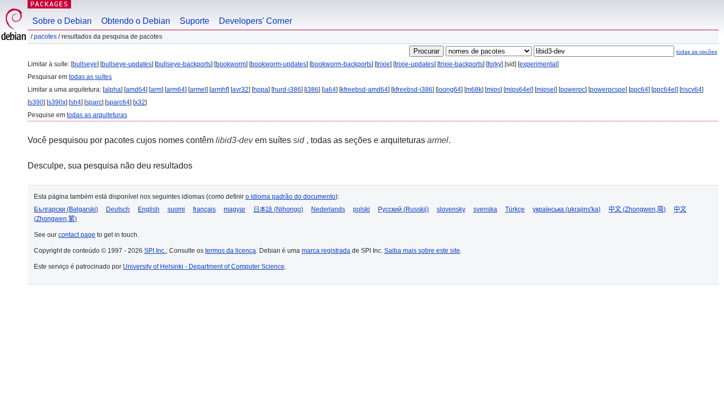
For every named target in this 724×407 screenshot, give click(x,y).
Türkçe (515, 209)
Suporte (194, 20)
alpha (112, 89)
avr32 (240, 89)
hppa (260, 89)
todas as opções (696, 52)
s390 (36, 102)
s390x (57, 102)
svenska (485, 209)
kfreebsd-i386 (412, 89)
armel (198, 89)
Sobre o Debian (62, 20)
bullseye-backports (183, 64)
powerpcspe (607, 89)
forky (494, 64)
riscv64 (691, 89)
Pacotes (45, 36)
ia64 (329, 89)
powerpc (572, 89)
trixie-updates (414, 64)
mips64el (518, 89)
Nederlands (328, 209)
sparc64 (118, 102)
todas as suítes (90, 77)
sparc (94, 102)
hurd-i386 (287, 89)
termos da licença (230, 250)
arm (156, 89)
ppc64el (664, 89)
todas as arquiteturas (97, 115)
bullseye (85, 64)
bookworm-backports (341, 64)
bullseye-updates (127, 64)
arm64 (175, 89)
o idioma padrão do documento (290, 196)
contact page (76, 234)
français (204, 209)
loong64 (449, 89)
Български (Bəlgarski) (66, 209)
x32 (140, 102)
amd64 (136, 89)
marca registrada (326, 250)
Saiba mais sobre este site (422, 250)
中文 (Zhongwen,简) (637, 209)
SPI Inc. (155, 250)
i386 (312, 89)
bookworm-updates (278, 64)
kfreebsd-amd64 (364, 89)
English (149, 209)
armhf (219, 89)
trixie (383, 64)
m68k (474, 89)
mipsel (545, 89)
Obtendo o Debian (135, 20)
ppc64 (639, 89)
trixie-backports (461, 64)
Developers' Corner (255, 20)
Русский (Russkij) (403, 209)
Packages (49, 4)
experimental (538, 64)
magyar (234, 209)
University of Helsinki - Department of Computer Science (204, 266)
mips (493, 89)
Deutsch (118, 209)
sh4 (75, 102)
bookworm (231, 64)
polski (361, 209)
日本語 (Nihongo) (278, 209)
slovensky (451, 209)
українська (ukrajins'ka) (567, 209)
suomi (176, 209)
